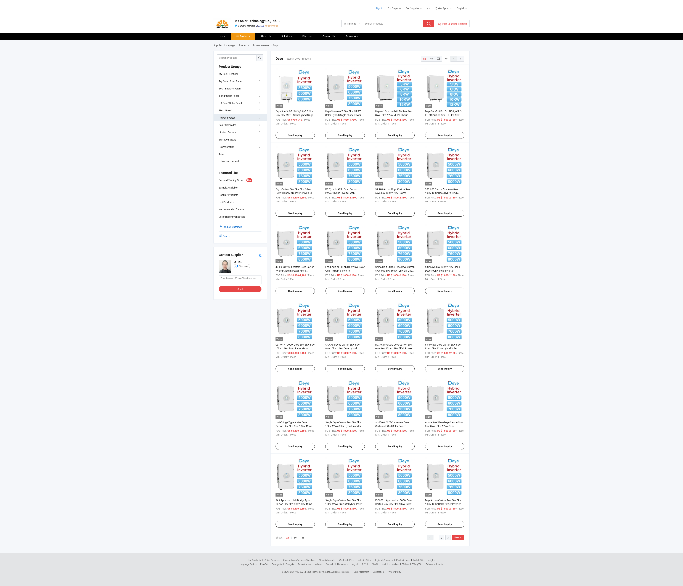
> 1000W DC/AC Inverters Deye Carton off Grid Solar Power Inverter (392, 426)
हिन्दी (384, 564)
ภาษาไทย (394, 564)
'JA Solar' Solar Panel (230, 103)
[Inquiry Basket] (428, 8)
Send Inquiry (295, 135)
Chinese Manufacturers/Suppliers (299, 560)
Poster (226, 236)
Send (240, 289)
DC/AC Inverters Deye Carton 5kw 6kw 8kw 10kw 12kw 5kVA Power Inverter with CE (393, 348)
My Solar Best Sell (228, 74)
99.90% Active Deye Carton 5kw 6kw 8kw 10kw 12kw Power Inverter (392, 192)
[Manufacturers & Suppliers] (236, 7)
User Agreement (361, 571)
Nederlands (342, 564)
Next (456, 537)
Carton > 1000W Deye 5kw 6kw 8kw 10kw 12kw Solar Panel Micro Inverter (295, 348)
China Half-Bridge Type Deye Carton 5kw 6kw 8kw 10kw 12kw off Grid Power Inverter (395, 270)
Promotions (351, 36)
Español (264, 564)
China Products (271, 560)
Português (277, 564)
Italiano (318, 564)
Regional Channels (384, 560)
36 (295, 537)
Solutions (286, 36)
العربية (355, 564)
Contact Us (328, 36)
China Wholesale (327, 560)
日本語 (375, 564)
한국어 (365, 564)
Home (222, 36)
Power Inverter (227, 117)
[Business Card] (260, 255)
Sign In (379, 8)
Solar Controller (227, 125)
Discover (307, 36)
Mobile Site (418, 560)
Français (289, 564)
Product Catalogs (232, 227)
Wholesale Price (346, 560)
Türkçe (405, 564)
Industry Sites (364, 560)
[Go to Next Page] (460, 58)
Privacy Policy (394, 571)
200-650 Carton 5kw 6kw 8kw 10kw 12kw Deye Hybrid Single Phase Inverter (442, 192)
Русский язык (304, 564)
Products (245, 36)
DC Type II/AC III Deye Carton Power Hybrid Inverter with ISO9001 (341, 192)
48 (302, 537)
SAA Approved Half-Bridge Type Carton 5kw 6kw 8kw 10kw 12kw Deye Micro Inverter (294, 504)
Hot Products (254, 560)
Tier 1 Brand (225, 110)
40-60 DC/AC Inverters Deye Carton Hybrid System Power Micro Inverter (295, 270)
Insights (431, 560)
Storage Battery (227, 139)
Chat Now (243, 266)
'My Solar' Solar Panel (230, 81)
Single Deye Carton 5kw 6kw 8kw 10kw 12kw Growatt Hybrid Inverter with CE (345, 504)
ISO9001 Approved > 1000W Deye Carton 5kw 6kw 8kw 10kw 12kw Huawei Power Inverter (393, 504)
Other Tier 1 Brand (229, 161)
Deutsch (329, 564)
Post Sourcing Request (454, 23)
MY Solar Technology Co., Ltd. (255, 21)
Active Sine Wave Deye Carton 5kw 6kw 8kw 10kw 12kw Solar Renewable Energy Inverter (444, 426)
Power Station (226, 147)
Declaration (378, 571)
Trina (221, 154)
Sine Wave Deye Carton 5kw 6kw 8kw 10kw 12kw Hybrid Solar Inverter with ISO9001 (443, 348)
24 (287, 537)
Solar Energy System (230, 88)
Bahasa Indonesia (434, 564)
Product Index (403, 560)
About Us (266, 36)
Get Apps (443, 8)
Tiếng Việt (417, 564)
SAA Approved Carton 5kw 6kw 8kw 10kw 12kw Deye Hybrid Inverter (342, 348)
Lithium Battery (227, 132)
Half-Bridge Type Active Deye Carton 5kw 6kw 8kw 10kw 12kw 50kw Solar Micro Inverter (294, 426)
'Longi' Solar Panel (229, 95)
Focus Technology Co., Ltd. (318, 571)
